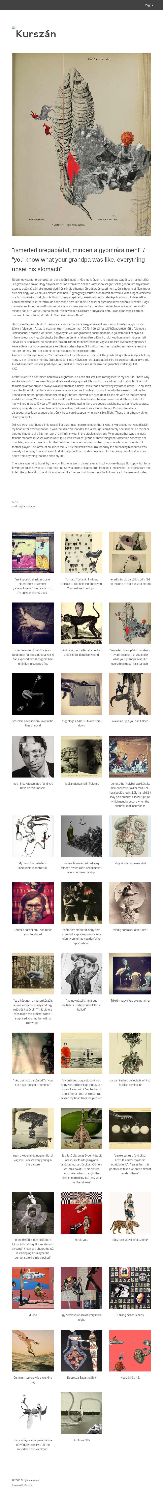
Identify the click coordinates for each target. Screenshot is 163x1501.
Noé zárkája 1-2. (130, 1378)
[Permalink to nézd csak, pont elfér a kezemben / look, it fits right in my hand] (81, 623)
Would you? (81, 1240)
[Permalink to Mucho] (33, 1288)
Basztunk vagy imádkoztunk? (130, 1240)
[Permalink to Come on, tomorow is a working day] (33, 1350)
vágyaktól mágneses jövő (130, 863)
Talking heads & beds (130, 1315)
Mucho (33, 1315)
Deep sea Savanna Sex (81, 1378)
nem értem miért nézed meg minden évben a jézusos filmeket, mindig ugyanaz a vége (81, 867)
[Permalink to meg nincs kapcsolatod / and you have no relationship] (33, 757)
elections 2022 (81, 1440)
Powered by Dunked (22, 1485)
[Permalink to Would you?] (81, 1213)
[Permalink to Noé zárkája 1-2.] (130, 1350)
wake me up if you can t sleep (130, 721)
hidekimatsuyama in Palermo (81, 784)
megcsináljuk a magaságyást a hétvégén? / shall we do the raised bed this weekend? (33, 1444)
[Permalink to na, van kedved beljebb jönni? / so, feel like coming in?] (130, 1053)
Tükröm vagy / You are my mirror (130, 1001)
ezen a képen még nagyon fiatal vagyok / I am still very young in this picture (33, 1160)
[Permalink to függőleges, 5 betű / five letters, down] (81, 694)
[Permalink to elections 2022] (81, 1413)
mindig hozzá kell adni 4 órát (130, 930)
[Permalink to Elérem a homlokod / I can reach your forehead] (33, 903)
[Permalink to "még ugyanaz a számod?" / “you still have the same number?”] (33, 1053)
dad (14, 506)
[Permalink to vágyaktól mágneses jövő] (130, 836)
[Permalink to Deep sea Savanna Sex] (81, 1350)
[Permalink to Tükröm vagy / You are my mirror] (130, 973)
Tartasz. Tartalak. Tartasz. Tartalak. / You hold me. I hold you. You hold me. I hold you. (81, 583)
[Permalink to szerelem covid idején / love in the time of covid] (33, 694)
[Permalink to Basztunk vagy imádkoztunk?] (130, 1213)
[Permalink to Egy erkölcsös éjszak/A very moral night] (81, 1288)
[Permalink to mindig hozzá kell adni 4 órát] (130, 903)
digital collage (26, 506)
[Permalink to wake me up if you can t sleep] (130, 694)
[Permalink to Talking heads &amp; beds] (130, 1288)
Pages (149, 5)
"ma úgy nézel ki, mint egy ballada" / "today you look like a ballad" (81, 1005)
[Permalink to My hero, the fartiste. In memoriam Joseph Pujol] (33, 836)
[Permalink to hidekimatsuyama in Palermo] (81, 757)
